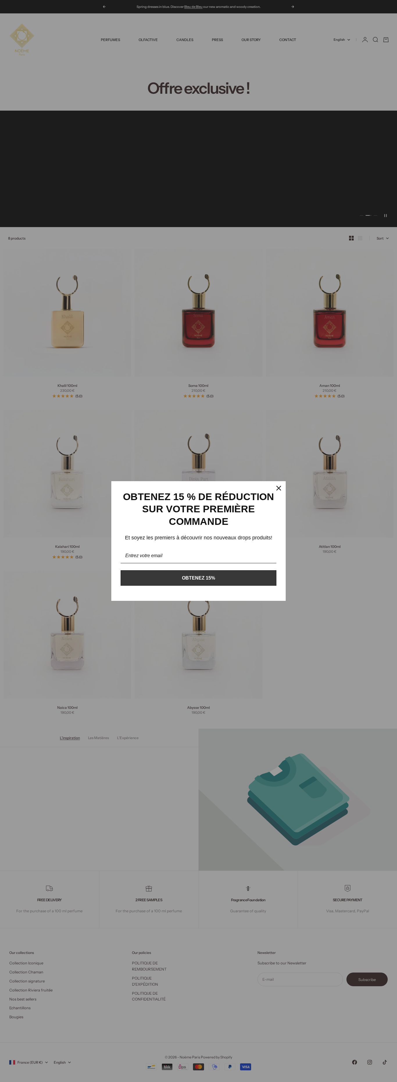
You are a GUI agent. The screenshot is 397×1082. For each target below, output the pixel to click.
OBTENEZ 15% (198, 577)
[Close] (279, 488)
